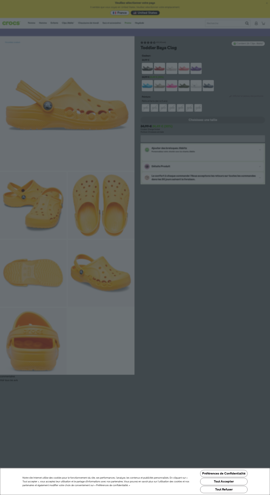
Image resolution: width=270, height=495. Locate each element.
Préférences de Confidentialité (223, 474)
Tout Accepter (224, 482)
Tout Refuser (224, 489)
